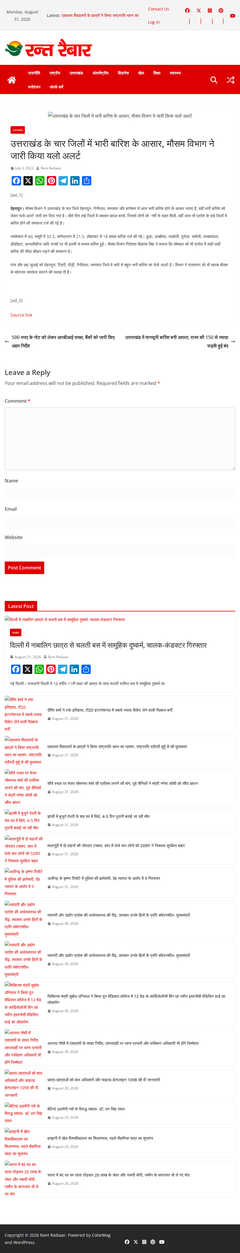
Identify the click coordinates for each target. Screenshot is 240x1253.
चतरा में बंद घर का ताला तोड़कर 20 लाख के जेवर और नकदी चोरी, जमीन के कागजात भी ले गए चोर (118, 1175)
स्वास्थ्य (175, 73)
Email (11, 509)
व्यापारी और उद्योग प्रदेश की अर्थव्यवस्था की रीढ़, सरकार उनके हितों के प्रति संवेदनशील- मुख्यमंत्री (118, 915)
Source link (21, 315)
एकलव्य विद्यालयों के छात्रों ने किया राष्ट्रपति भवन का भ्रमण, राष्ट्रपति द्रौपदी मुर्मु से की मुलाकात (100, 18)
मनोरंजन (34, 87)
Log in (154, 22)
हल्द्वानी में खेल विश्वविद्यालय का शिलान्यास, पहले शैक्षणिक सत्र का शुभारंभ (100, 1138)
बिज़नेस (123, 73)
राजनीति (34, 73)
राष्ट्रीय (54, 73)
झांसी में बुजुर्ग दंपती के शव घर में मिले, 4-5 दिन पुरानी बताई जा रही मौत (98, 816)
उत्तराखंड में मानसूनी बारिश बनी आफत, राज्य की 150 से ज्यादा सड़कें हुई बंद (176, 341)
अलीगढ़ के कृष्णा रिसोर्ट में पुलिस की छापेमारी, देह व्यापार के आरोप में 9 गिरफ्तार (103, 878)
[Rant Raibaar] (11, 80)
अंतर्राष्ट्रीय (100, 73)
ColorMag (101, 1235)
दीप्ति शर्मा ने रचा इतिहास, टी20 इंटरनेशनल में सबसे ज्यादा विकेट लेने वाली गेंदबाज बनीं (109, 710)
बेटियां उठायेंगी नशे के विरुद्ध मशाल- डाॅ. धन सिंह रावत (86, 1109)
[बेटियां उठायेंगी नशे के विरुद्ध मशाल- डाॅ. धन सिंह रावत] (24, 1113)
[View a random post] (230, 80)
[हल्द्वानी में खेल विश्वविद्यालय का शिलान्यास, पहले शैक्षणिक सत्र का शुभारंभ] (24, 1142)
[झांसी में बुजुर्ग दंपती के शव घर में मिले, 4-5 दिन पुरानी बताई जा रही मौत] (24, 820)
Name (11, 480)
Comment (17, 401)
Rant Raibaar (51, 168)
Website (14, 537)
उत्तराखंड (76, 73)
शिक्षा (156, 73)
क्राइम (15, 632)
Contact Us (158, 9)
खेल (141, 73)
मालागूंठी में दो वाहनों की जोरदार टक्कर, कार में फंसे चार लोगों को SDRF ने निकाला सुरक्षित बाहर (116, 845)
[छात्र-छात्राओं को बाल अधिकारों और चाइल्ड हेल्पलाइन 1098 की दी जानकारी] (24, 1084)
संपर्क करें (56, 87)
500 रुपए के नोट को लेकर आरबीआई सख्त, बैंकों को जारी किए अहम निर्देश (63, 341)
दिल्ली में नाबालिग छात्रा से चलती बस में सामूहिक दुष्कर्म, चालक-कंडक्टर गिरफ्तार (108, 645)
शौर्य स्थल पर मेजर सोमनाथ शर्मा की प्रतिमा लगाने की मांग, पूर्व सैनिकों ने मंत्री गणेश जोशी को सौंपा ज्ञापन (122, 783)
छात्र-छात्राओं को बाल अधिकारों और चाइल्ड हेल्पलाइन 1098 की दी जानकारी (103, 1079)
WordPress (24, 1242)
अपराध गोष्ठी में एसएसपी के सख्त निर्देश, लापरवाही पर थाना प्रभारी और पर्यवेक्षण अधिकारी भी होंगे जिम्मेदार (123, 1043)
